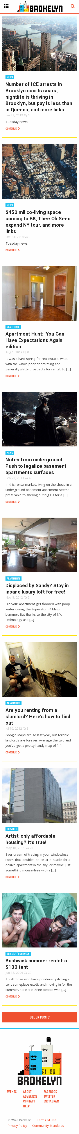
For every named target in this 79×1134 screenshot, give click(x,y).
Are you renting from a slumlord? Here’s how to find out (37, 716)
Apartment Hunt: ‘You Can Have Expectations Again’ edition (34, 340)
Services (12, 829)
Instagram (51, 1101)
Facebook (50, 1092)
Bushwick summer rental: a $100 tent (36, 964)
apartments (13, 578)
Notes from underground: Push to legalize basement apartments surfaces (35, 466)
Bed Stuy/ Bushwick (18, 953)
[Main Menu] (6, 6)
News (10, 77)
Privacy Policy (17, 1125)
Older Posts (40, 1017)
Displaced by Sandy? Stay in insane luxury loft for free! (37, 589)
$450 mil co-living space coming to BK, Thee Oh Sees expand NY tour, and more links (37, 222)
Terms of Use (46, 1120)
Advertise (30, 1096)
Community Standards (48, 1125)
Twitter (49, 1096)
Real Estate (13, 327)
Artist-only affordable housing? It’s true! (30, 839)
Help (26, 1106)
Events (12, 1092)
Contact (29, 1101)
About (27, 1092)
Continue (11, 128)
